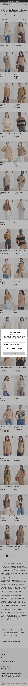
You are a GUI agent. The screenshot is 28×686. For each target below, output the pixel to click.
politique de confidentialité (15, 348)
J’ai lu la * (13, 348)
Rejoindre (14, 353)
